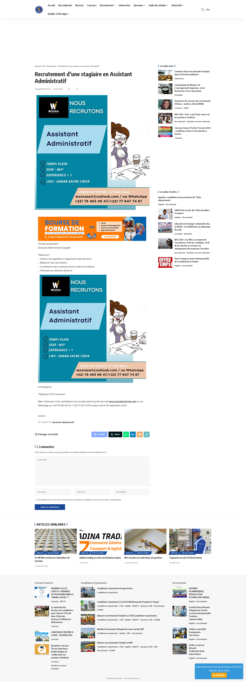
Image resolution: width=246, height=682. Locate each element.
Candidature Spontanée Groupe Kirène (115, 588)
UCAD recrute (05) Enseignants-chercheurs (197, 632)
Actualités (179, 95)
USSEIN (100, 610)
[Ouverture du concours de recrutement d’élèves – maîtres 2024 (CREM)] (165, 104)
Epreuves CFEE (146, 606)
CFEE (121, 606)
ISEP (128, 633)
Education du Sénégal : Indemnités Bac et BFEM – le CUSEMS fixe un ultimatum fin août (192, 227)
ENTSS (63, 601)
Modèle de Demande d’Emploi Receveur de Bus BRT (120, 629)
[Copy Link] (147, 434)
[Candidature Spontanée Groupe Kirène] (88, 592)
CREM (186, 108)
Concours (178, 108)
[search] (202, 9)
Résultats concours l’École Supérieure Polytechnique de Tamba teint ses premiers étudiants (60, 651)
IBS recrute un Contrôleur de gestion (143, 557)
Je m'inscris (219, 675)
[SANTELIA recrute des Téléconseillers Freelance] (165, 214)
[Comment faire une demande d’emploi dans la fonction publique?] (165, 75)
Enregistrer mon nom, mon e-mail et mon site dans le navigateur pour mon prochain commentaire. (80, 500)
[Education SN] (39, 9)
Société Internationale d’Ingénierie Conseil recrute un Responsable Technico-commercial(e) (200, 613)
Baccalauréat (180, 121)
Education (188, 234)
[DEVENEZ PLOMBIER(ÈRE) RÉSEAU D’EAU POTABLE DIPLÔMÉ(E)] (180, 592)
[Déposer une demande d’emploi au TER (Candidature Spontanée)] (88, 619)
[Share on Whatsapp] (126, 434)
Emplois (161, 204)
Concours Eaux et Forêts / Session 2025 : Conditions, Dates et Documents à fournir (193, 131)
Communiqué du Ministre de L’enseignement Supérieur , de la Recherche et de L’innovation (190, 88)
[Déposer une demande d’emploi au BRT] (88, 646)
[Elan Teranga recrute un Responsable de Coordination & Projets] (165, 262)
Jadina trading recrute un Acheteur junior (100, 557)
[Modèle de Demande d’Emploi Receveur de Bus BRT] (88, 633)
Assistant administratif (63, 422)
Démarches (179, 78)
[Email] (140, 434)
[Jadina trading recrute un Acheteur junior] (101, 541)
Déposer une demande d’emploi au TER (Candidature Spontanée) (127, 615)
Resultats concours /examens (198, 121)
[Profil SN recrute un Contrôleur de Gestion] (56, 541)
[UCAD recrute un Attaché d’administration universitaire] (180, 649)
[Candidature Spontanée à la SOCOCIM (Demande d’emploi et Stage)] (88, 605)
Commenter (58, 89)
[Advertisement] (85, 39)
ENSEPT (135, 606)
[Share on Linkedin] (133, 434)
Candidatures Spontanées (107, 592)
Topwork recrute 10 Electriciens (185, 557)
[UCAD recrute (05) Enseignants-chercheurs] (180, 633)
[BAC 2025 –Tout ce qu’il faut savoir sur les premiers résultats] (165, 118)
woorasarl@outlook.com (122, 401)
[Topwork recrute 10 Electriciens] (190, 541)
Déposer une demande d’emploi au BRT (115, 642)
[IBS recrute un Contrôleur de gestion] (145, 541)
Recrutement (171, 204)
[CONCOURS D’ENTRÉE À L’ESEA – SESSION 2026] (42, 636)
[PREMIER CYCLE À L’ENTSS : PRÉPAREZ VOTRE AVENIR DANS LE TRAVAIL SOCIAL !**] (42, 592)
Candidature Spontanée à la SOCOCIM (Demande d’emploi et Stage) (128, 602)
